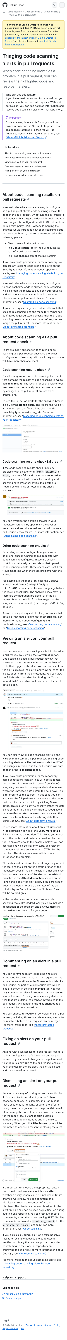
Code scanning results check (24, 370)
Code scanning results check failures (30, 461)
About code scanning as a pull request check (29, 339)
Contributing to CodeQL (33, 1253)
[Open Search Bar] (54, 4)
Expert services (10, 1328)
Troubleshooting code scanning (25, 628)
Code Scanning (32, 1228)
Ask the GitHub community (19, 1293)
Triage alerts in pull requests (21, 15)
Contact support (14, 1298)
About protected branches (18, 326)
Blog (23, 1328)
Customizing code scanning (39, 301)
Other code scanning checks (24, 546)
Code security (14, 11)
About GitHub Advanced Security (26, 137)
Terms (29, 1325)
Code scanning (32, 11)
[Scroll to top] (60, 1333)
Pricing (56, 1325)
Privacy (38, 1325)
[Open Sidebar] (3, 13)
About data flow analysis (40, 820)
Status (47, 1325)
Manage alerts (50, 11)
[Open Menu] (62, 4)
